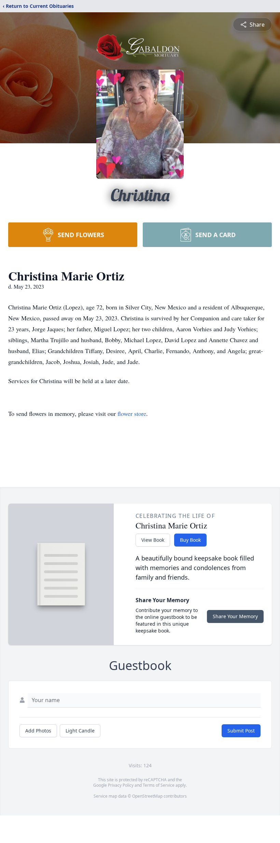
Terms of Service (158, 785)
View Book (152, 540)
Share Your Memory (235, 616)
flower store (131, 413)
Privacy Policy (121, 785)
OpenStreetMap (147, 796)
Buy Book (190, 540)
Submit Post (241, 730)
